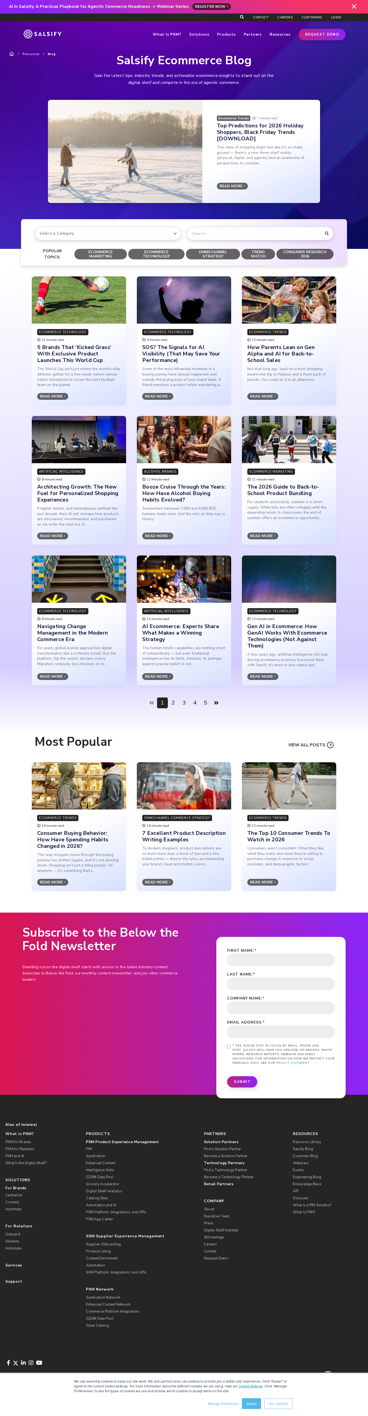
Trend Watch (258, 254)
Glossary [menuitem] (300, 1198)
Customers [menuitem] (312, 17)
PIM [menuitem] (89, 1149)
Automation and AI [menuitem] (101, 1205)
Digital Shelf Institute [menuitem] (221, 1230)
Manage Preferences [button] (223, 1403)
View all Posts (306, 745)
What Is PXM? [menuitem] (19, 1133)
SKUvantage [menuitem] (214, 1237)
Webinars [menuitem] (301, 1163)
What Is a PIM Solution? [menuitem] (312, 1205)
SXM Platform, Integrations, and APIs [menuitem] (116, 1272)
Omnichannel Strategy (213, 254)
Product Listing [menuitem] (98, 1251)
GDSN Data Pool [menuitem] (100, 1177)
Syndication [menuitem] (95, 1156)
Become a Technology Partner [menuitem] (229, 1177)
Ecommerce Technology (156, 254)
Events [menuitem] (298, 1170)
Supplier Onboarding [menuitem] (103, 1244)
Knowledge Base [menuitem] (307, 1184)
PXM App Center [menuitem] (99, 1219)
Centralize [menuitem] (13, 1195)
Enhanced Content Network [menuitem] (108, 1304)
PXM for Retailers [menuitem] (19, 1149)
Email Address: (246, 1022)
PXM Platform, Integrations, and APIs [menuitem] (116, 1212)
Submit (242, 1081)
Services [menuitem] (13, 1265)
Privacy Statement (293, 1063)
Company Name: (246, 998)
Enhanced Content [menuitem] (100, 1163)
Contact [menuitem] (260, 17)
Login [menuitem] (336, 17)
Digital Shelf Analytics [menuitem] (104, 1191)
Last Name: (241, 974)
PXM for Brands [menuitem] (18, 1142)
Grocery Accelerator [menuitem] (102, 1184)
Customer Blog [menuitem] (305, 1156)
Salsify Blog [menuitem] (303, 1149)
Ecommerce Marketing (100, 254)
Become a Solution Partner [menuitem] (226, 1156)
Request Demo (322, 34)
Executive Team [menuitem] (217, 1216)
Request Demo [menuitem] (216, 1258)
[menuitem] (141, 1142)
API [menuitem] (295, 1191)
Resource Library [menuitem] (307, 1142)
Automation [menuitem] (95, 1265)
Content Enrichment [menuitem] (102, 1258)
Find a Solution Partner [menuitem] (222, 1149)
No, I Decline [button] (278, 1403)
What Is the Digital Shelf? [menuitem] (26, 1163)
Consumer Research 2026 (305, 254)
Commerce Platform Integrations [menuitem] (113, 1311)
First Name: (241, 950)
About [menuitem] (209, 1209)
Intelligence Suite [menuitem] (100, 1170)
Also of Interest (21, 1124)
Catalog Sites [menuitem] (97, 1198)
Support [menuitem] (13, 1281)
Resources (31, 54)
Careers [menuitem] (285, 17)
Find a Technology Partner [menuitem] (225, 1170)
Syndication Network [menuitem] (103, 1297)
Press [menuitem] (208, 1223)
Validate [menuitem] (12, 1241)
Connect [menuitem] (12, 1202)
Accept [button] (251, 1403)
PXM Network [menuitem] (100, 1289)
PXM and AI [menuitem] (14, 1156)
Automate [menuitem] (13, 1209)
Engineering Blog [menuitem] (307, 1177)
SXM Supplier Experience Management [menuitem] (125, 1236)
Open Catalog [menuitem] (97, 1325)
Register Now (210, 6)
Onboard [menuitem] (12, 1234)
